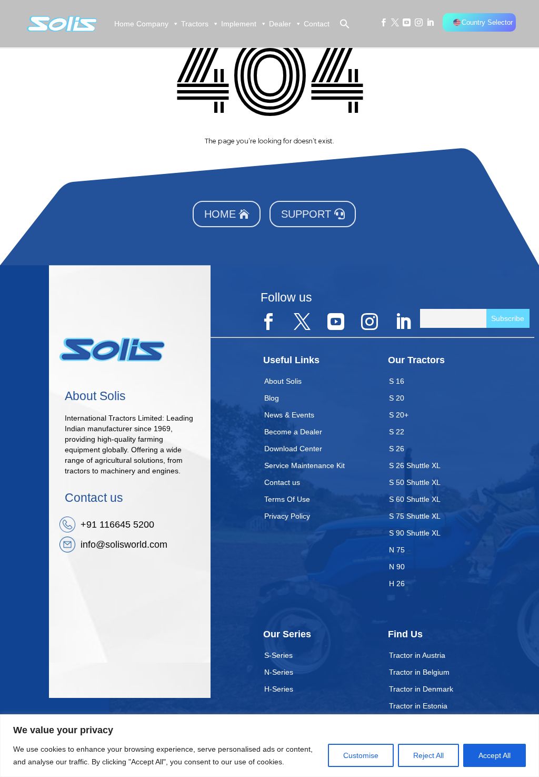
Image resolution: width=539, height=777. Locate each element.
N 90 (397, 566)
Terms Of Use (287, 499)
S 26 (396, 448)
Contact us (282, 482)
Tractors (194, 24)
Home (124, 24)
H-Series (278, 689)
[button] (340, 23)
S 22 (396, 432)
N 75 (397, 550)
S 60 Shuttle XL (415, 499)
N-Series (278, 672)
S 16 (396, 381)
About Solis (283, 381)
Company (152, 24)
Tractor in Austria (417, 655)
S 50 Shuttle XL (415, 482)
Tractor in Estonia (418, 706)
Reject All (428, 755)
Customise (360, 755)
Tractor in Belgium (419, 672)
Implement (238, 24)
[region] (269, 745)
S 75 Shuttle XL (415, 516)
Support (306, 214)
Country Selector (487, 22)
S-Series (278, 655)
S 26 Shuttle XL (415, 465)
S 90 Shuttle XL (415, 533)
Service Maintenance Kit (304, 465)
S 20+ (398, 415)
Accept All (494, 755)
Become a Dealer (293, 432)
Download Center (293, 448)
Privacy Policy (287, 516)
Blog (271, 398)
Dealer (280, 24)
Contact (317, 24)
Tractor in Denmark (421, 689)
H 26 (397, 583)
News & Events (289, 415)
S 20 (396, 398)
